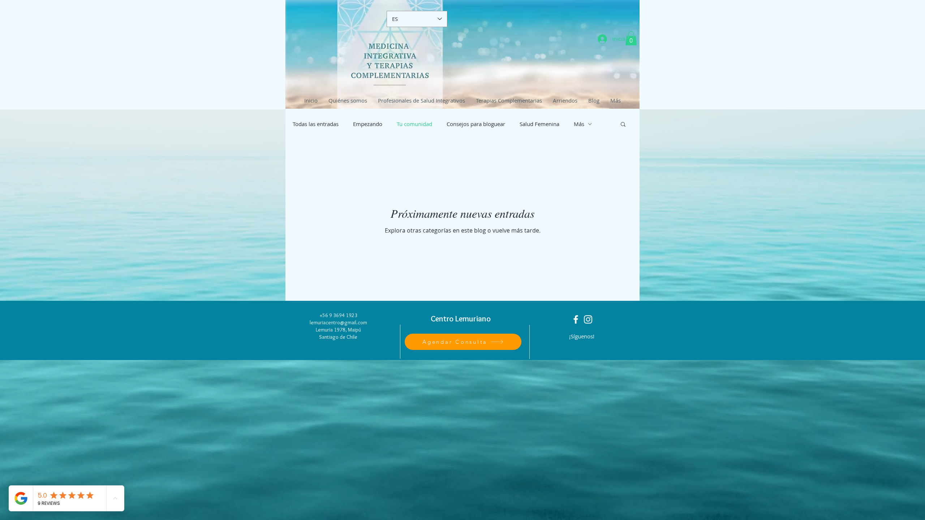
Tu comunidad (414, 123)
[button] (631, 38)
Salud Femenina (539, 123)
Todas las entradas (316, 123)
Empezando (367, 123)
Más (579, 123)
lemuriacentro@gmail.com (338, 322)
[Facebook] (575, 319)
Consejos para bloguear (476, 123)
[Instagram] (588, 319)
